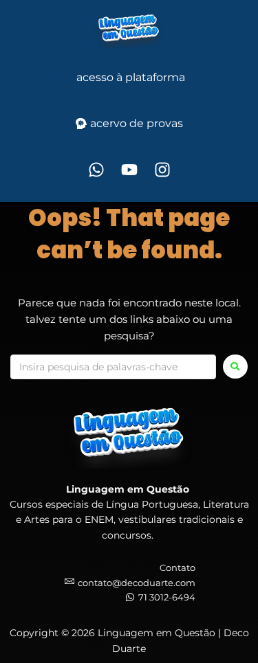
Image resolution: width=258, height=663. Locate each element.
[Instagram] (162, 169)
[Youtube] (129, 169)
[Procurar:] (113, 367)
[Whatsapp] (96, 169)
